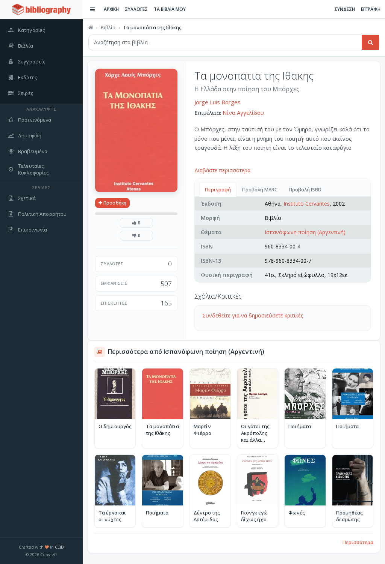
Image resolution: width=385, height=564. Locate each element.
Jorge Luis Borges (217, 102)
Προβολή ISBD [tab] (305, 189)
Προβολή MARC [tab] (259, 189)
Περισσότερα (358, 542)
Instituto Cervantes (306, 203)
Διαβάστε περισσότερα (222, 170)
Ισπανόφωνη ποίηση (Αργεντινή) (305, 232)
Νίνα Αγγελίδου (243, 112)
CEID (59, 547)
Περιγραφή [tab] (218, 189)
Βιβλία (108, 27)
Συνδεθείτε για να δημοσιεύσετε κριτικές (252, 315)
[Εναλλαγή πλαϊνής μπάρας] (92, 9)
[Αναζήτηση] (370, 42)
